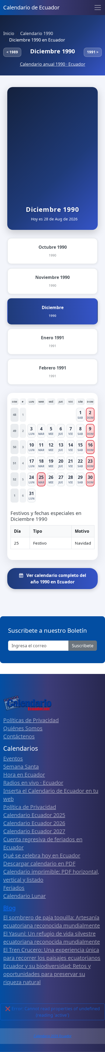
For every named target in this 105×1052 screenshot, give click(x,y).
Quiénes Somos (23, 728)
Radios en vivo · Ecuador (33, 782)
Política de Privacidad (29, 807)
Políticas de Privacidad (31, 720)
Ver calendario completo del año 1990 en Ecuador (55, 578)
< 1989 (12, 52)
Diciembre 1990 (52, 51)
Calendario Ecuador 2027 (34, 831)
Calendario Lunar (24, 895)
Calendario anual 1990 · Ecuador (52, 64)
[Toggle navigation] (98, 8)
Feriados (13, 887)
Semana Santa (21, 766)
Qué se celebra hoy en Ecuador (41, 855)
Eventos (13, 758)
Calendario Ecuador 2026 (34, 823)
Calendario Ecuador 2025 (34, 815)
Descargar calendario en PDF (39, 863)
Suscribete (82, 646)
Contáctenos (19, 736)
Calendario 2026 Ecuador (53, 1036)
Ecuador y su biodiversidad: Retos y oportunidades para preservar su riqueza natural (47, 974)
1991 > (93, 52)
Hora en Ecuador (24, 774)
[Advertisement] (52, 150)
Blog (9, 908)
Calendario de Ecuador (31, 7)
